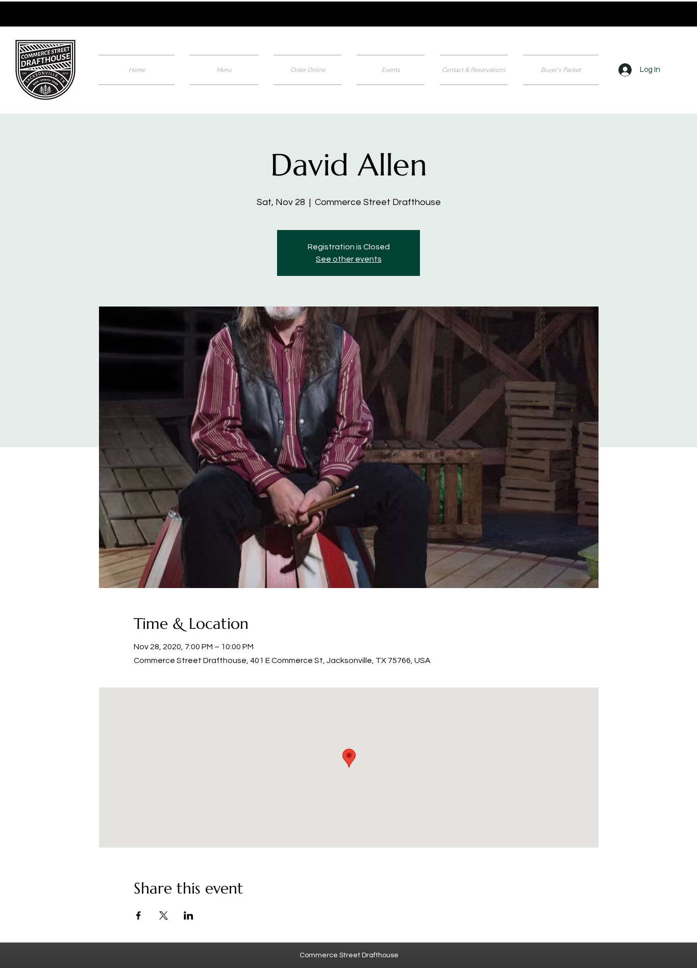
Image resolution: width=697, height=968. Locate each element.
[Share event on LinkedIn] (188, 915)
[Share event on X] (163, 915)
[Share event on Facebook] (138, 915)
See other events (349, 259)
